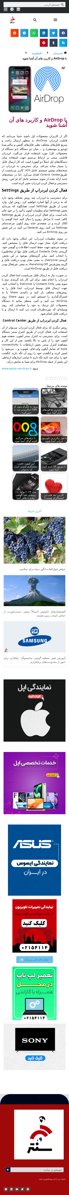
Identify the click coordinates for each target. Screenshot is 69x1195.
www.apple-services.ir (17, 368)
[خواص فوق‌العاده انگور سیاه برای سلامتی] (34, 540)
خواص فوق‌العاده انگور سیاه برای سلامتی (42, 569)
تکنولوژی (36, 53)
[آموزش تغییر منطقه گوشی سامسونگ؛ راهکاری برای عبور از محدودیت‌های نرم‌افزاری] (34, 636)
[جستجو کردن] (7, 1169)
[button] (55, 20)
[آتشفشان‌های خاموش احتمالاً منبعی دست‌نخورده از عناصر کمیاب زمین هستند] (34, 590)
